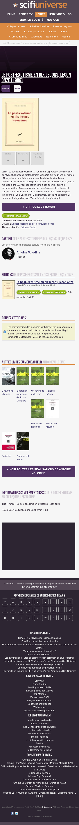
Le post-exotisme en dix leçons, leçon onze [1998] (36, 78)
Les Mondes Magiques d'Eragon (39, 726)
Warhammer (39, 707)
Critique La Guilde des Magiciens (39, 779)
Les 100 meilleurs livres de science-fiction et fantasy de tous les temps (39, 657)
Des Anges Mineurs (7, 392)
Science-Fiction (28, 226)
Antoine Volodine (28, 252)
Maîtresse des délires (39, 746)
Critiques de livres (16, 26)
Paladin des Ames (39, 723)
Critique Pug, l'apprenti (39, 776)
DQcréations (47, 807)
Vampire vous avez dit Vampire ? (39, 651)
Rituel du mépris (50, 392)
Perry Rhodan (39, 683)
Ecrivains (6, 455)
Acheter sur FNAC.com (54, 292)
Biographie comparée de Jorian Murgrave (22, 395)
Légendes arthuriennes (39, 703)
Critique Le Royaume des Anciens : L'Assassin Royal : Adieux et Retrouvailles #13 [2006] (39, 768)
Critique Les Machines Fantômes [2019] (39, 789)
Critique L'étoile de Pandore (39, 786)
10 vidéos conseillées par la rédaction (39, 641)
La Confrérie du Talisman (39, 749)
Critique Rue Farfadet (39, 772)
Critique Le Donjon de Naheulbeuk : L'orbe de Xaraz (39, 782)
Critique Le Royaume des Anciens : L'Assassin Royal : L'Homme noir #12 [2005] (39, 794)
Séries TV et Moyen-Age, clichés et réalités (39, 637)
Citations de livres (18, 36)
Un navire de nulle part (37, 392)
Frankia (39, 743)
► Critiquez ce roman (38, 206)
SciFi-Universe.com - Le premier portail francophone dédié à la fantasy (39, 5)
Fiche (17, 88)
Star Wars (39, 680)
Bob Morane (39, 693)
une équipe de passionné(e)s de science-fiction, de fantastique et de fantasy (49, 585)
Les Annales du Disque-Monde (39, 710)
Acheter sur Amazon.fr (29, 292)
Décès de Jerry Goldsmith (39, 654)
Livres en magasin (62, 26)
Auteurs (52, 31)
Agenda (66, 36)
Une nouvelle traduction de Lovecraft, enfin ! (40, 667)
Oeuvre (5, 88)
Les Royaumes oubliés (39, 687)
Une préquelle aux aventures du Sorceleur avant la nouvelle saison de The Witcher (39, 646)
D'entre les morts (39, 736)
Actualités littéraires (39, 26)
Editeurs (64, 31)
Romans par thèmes (34, 31)
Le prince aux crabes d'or (39, 720)
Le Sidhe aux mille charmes (39, 739)
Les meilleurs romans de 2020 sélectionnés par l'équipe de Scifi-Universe (39, 660)
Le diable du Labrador (39, 730)
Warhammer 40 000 (39, 697)
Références (52, 36)
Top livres (15, 31)
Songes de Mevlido (51, 425)
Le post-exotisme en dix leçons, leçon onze (32, 223)
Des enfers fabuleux (36, 425)
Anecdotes (36, 36)
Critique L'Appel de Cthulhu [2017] (39, 759)
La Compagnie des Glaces (39, 690)
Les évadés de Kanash (39, 733)
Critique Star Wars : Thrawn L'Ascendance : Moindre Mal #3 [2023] (39, 762)
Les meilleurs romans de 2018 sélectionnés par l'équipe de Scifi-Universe (39, 670)
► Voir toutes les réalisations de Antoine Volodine (38, 471)
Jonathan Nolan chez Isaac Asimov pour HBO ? (39, 664)
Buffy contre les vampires (39, 700)
